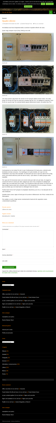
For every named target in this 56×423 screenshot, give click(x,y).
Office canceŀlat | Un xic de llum (10, 294)
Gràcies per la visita (7, 329)
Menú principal (54, 12)
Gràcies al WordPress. (15, 421)
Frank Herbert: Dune (34, 297)
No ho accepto (50, 3)
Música (4, 370)
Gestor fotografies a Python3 (23, 307)
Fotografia (4, 357)
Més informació (28, 6)
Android (4, 354)
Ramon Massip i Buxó (8, 320)
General (4, 18)
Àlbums (4, 351)
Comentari (5, 229)
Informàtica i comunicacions (9, 364)
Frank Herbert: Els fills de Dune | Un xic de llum (14, 297)
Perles (4, 374)
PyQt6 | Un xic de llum (8, 307)
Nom (4, 249)
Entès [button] (43, 3)
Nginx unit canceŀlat (29, 300)
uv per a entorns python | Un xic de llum (12, 300)
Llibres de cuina (6, 208)
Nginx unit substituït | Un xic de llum (11, 303)
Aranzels (22, 294)
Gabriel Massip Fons (26, 23)
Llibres (4, 367)
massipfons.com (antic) (8, 316)
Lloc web (4, 261)
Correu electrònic (7, 255)
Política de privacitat (7, 332)
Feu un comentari (38, 23)
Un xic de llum (7, 12)
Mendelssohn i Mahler (8, 215)
